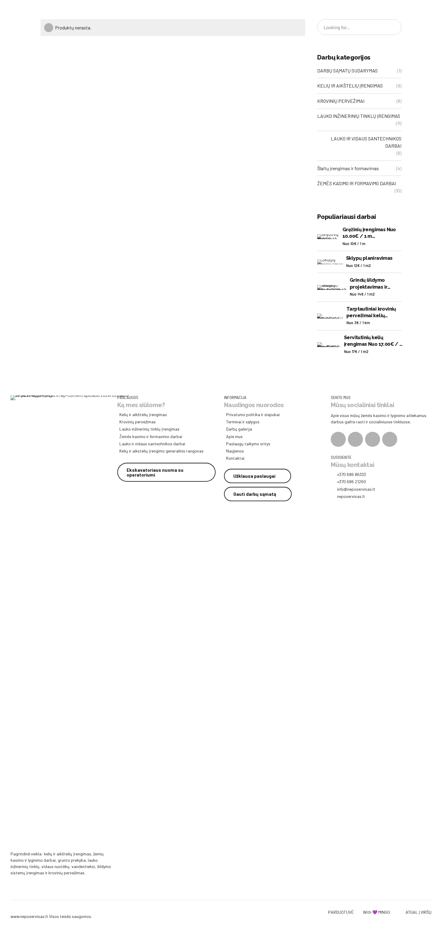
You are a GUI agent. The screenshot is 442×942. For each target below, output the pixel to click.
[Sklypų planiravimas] (330, 261)
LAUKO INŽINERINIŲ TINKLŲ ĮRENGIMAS (358, 116)
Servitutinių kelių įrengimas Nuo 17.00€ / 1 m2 (373, 341)
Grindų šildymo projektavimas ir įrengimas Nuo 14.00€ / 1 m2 (379, 283)
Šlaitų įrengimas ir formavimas (348, 168)
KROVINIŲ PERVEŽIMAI (340, 101)
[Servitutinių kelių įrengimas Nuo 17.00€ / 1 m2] (329, 344)
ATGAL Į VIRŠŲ (418, 912)
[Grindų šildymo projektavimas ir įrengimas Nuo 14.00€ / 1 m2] (332, 287)
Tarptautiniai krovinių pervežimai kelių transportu (371, 312)
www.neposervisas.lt (29, 916)
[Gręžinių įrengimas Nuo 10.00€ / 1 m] (328, 236)
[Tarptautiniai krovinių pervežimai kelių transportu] (330, 316)
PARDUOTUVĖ (341, 912)
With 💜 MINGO (376, 912)
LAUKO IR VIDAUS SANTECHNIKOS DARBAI (366, 142)
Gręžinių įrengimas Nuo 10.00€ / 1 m (369, 233)
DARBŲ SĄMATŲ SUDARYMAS (347, 70)
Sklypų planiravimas (369, 258)
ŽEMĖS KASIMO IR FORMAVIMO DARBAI (356, 183)
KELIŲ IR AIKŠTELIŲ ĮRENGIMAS (350, 85)
